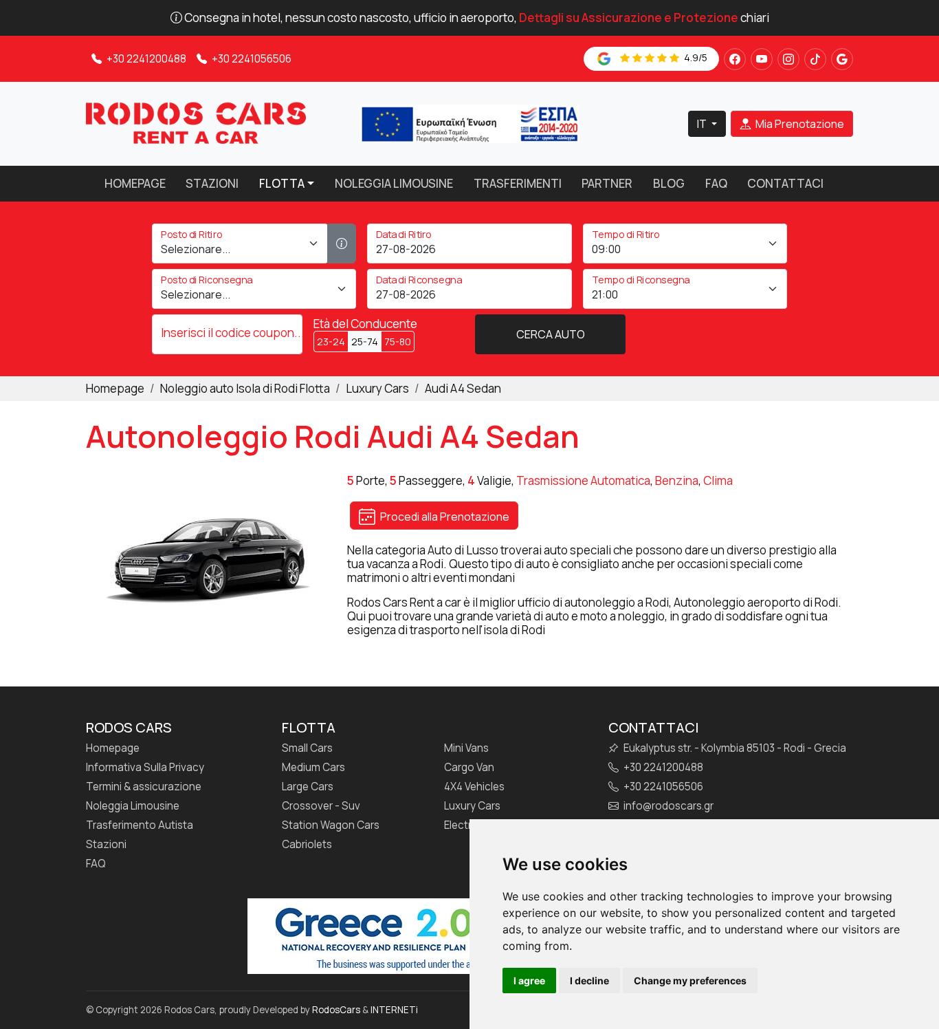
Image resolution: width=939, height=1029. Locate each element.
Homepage (135, 183)
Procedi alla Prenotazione (443, 516)
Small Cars (307, 748)
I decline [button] (589, 980)
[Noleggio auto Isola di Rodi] (196, 123)
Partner (607, 183)
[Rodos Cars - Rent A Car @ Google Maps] (842, 59)
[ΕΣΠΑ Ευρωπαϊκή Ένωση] (469, 123)
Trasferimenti (518, 183)
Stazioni (212, 183)
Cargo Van (469, 768)
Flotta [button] (282, 183)
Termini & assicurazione (143, 787)
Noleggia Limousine (394, 183)
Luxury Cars (472, 806)
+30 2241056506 (250, 59)
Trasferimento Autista (139, 825)
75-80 (397, 341)
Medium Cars (313, 768)
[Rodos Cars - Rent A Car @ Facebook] (735, 59)
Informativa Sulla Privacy (145, 768)
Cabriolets (307, 845)
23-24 (331, 341)
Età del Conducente (365, 324)
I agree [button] (529, 980)
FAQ (716, 183)
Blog (669, 183)
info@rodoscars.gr (667, 806)
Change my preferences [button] (690, 980)
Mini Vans (466, 748)
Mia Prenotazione (798, 123)
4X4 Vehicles (474, 787)
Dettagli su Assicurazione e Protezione (628, 17)
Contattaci (785, 183)
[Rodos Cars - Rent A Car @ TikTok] (815, 59)
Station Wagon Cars (330, 825)
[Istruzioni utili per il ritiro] (341, 243)
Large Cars (307, 787)
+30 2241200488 (145, 59)
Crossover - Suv (321, 806)
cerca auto (550, 334)
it (703, 123)
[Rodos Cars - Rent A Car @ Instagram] (788, 59)
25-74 (364, 341)
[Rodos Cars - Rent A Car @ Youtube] (762, 59)
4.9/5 (694, 57)
